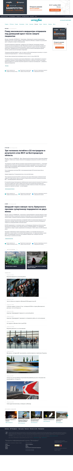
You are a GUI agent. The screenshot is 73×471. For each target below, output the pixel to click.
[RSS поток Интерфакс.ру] (31, 450)
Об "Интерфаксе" (12, 16)
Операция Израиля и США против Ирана (23, 421)
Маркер (6, 447)
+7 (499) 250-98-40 (36, 437)
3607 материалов (21, 423)
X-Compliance (7, 445)
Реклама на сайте (33, 428)
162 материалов (59, 422)
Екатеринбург (8, 107)
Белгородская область (9, 188)
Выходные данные (58, 449)
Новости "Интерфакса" (29, 444)
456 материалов (47, 421)
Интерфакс (36, 20)
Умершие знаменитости (49, 419)
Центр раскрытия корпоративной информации (33, 447)
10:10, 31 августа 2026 (13, 80)
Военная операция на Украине (10, 420)
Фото (54, 24)
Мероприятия (41, 428)
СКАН (27, 445)
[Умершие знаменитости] (49, 418)
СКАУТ (6, 446)
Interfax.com (19, 16)
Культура (31, 24)
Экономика (21, 24)
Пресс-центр (21, 428)
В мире (16, 24)
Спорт (26, 24)
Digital (40, 24)
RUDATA (27, 446)
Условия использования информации (61, 448)
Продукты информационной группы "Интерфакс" (22, 440)
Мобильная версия (4, 16)
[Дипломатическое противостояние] (36, 418)
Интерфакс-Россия (25, 16)
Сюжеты (50, 24)
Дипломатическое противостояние (35, 420)
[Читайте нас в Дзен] (26, 450)
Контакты (7, 428)
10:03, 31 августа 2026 (13, 147)
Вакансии (27, 428)
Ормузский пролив (9, 238)
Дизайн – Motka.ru (57, 450)
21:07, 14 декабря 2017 (12, 28)
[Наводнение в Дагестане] (61, 418)
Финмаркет (32, 16)
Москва (36, 24)
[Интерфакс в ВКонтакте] (29, 450)
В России (12, 24)
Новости (45, 24)
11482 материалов (9, 422)
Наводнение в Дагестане (59, 420)
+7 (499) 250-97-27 (44, 437)
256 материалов (34, 422)
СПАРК (6, 444)
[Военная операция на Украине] (11, 418)
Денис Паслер (14, 107)
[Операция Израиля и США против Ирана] (23, 418)
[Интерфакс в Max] (33, 450)
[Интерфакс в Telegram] (28, 450)
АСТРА (6, 448)
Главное (6, 24)
